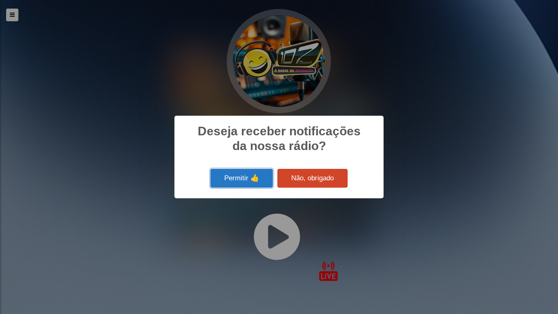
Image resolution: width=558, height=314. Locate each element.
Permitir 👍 (241, 178)
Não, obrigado (312, 178)
